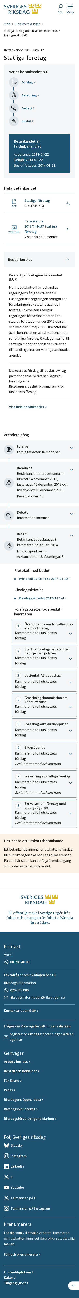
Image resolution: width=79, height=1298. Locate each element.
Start (7, 24)
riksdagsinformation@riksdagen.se (37, 997)
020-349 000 (19, 990)
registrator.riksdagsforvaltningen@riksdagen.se (41, 1037)
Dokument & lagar (27, 24)
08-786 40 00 (19, 962)
